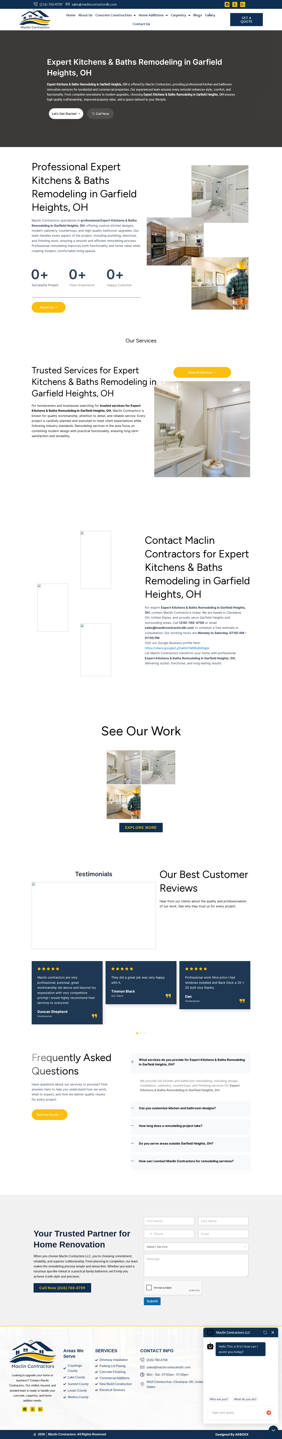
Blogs (197, 15)
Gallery (210, 15)
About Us (85, 15)
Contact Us (141, 24)
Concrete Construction (113, 15)
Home (70, 15)
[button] (137, 1033)
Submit (152, 1301)
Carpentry (178, 15)
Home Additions (151, 15)
